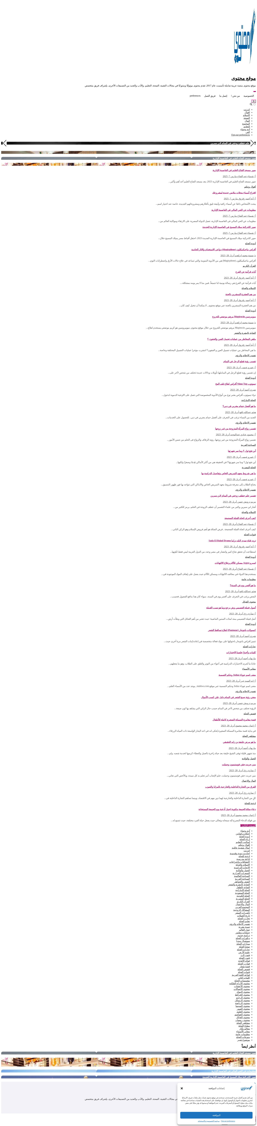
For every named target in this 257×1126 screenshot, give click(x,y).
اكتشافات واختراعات (239, 862)
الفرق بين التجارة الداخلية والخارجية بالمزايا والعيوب (230, 787)
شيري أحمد (250, 390)
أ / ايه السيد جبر (248, 681)
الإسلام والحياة (249, 288)
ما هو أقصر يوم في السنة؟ (243, 585)
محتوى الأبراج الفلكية (239, 983)
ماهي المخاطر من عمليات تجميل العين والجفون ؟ (231, 339)
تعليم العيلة (244, 921)
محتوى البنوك (243, 992)
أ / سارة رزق (249, 613)
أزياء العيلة (245, 839)
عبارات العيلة (249, 646)
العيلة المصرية (249, 467)
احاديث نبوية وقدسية (240, 853)
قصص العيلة (250, 713)
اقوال (247, 112)
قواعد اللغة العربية (241, 975)
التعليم (246, 126)
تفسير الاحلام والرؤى (245, 355)
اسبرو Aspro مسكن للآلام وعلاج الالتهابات (235, 563)
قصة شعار (245, 966)
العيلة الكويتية (243, 896)
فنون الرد (245, 955)
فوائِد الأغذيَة (244, 961)
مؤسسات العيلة (242, 980)
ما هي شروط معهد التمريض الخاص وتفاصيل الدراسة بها (228, 473)
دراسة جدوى (243, 935)
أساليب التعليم (243, 842)
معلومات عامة (249, 579)
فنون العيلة (244, 958)
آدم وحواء (245, 129)
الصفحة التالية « (248, 825)
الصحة (247, 118)
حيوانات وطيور (242, 932)
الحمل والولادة (249, 758)
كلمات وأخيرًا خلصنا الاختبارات (241, 652)
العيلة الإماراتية (248, 400)
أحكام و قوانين (243, 833)
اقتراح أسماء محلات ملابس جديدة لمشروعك (234, 164)
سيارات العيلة (243, 944)
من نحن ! (235, 96)
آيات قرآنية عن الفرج (245, 272)
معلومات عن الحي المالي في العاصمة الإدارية (233, 210)
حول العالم (244, 929)
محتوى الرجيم (243, 997)
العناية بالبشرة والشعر (245, 333)
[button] (181, 1088)
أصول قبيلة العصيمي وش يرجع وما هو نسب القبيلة (231, 607)
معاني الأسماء (249, 669)
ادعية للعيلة (250, 803)
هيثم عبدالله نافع (247, 412)
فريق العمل (210, 96)
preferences (195, 95)
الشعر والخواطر (242, 881)
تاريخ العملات (243, 915)
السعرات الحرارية (241, 873)
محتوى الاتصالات (242, 989)
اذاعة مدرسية (243, 859)
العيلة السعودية (242, 893)
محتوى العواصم (242, 1014)
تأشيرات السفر (242, 913)
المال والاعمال (249, 781)
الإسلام (246, 115)
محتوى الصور (243, 1009)
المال (247, 121)
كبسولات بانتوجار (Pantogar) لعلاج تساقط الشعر (232, 630)
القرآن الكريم (249, 266)
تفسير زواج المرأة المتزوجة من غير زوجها (235, 428)
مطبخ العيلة (244, 1026)
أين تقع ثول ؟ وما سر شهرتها (242, 451)
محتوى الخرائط (242, 994)
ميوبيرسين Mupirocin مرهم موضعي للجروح (234, 316)
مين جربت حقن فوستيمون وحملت (239, 764)
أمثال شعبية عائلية (241, 848)
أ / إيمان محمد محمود (245, 725)
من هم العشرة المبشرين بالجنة (240, 294)
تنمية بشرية (244, 927)
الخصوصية (249, 96)
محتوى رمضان (242, 1020)
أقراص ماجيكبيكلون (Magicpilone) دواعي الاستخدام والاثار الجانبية (223, 249)
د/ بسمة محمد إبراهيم (245, 255)
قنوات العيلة (250, 534)
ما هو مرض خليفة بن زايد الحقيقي (239, 742)
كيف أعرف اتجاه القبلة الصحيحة (240, 518)
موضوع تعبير (243, 1040)
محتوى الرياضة (242, 1003)
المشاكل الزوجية (241, 910)
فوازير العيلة (244, 963)
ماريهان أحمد (249, 658)
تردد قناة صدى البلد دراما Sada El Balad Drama (232, 540)
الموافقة (216, 1115)
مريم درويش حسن (246, 502)
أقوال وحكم (250, 186)
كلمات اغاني (244, 978)
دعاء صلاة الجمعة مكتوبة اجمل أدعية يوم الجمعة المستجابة (227, 809)
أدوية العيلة (250, 243)
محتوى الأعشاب (242, 986)
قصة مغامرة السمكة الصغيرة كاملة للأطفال (234, 719)
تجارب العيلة (244, 918)
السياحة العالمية (242, 876)
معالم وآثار (244, 1028)
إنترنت (247, 109)
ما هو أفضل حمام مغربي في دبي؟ (239, 152)
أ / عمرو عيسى (248, 367)
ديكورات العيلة (243, 938)
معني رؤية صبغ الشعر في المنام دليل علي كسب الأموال (228, 697)
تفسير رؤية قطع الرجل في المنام (239, 361)
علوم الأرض (244, 952)
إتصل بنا (223, 96)
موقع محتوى (243, 78)
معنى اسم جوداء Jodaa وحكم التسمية (237, 675)
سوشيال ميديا (243, 941)
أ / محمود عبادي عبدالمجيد (243, 434)
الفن (248, 132)
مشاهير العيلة (249, 736)
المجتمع (246, 123)
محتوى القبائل (249, 601)
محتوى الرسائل (242, 1000)
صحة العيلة (244, 946)
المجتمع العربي (242, 907)
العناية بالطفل (243, 887)
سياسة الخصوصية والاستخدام (209, 1121)
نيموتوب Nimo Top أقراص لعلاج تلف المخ (235, 384)
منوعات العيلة (243, 1037)
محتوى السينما (243, 1006)
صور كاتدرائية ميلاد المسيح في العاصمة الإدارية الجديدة (229, 227)
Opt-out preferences (228, 1121)
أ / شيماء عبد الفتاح (246, 176)
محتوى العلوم (243, 1011)
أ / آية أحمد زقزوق (247, 198)
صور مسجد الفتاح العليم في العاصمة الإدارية (234, 158)
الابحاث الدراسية (242, 867)
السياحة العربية (248, 445)
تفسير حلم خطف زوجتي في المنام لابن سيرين (233, 143)
